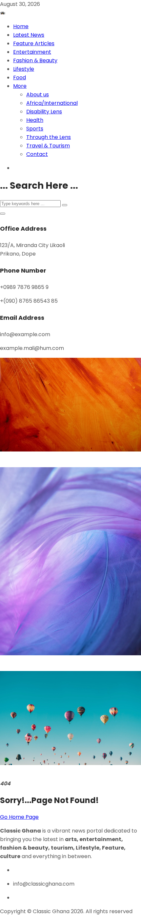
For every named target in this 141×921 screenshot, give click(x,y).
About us (37, 94)
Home (21, 26)
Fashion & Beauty (35, 60)
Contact (37, 154)
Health (34, 120)
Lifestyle (23, 69)
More (20, 86)
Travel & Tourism (48, 145)
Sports (34, 128)
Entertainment (32, 52)
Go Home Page (19, 817)
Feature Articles (33, 43)
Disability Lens (44, 111)
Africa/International (52, 103)
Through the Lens (48, 137)
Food (19, 77)
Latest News (28, 35)
